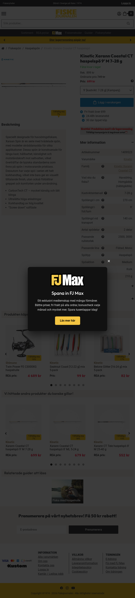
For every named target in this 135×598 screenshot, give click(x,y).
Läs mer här (67, 320)
